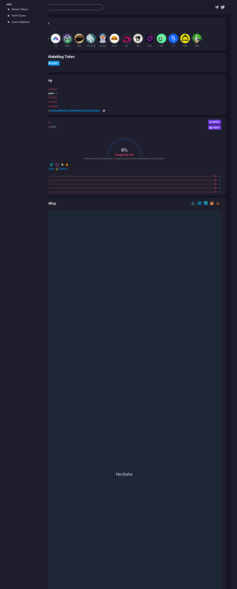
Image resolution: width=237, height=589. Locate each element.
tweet (54, 63)
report (216, 127)
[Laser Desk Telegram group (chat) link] (216, 8)
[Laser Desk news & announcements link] (223, 8)
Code (50, 168)
